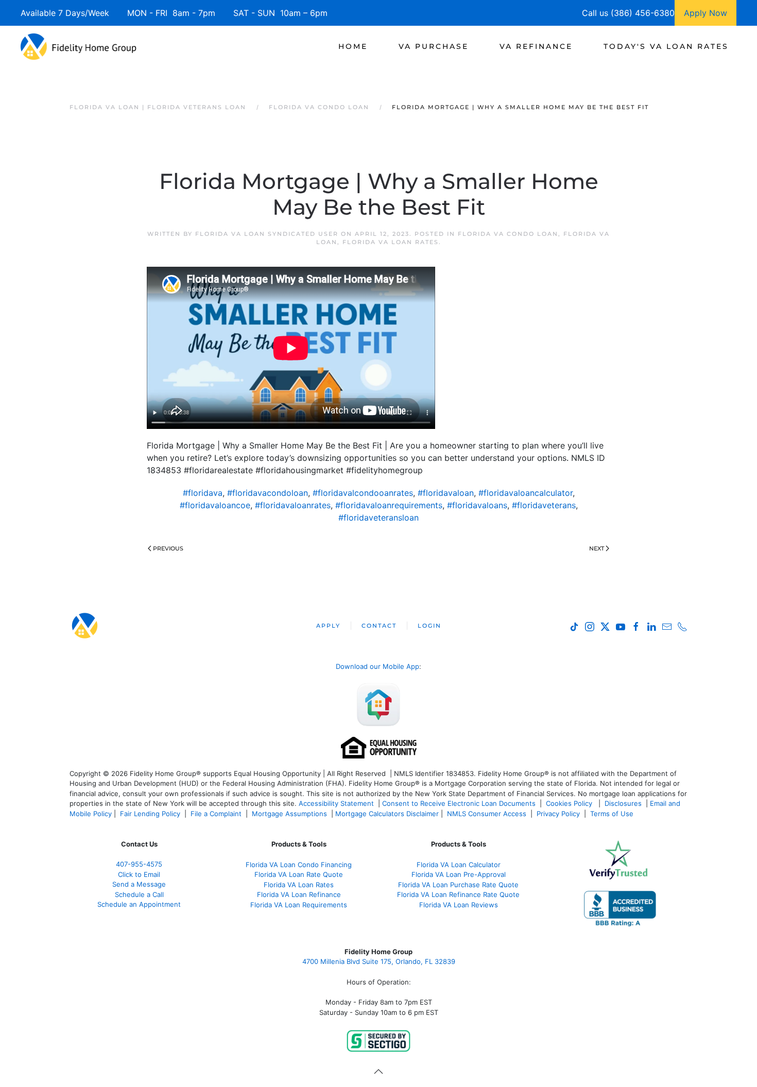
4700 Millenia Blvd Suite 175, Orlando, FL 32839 (378, 961)
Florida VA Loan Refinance (299, 894)
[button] (378, 1071)
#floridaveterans (544, 505)
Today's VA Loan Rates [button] (666, 46)
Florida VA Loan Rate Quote (298, 874)
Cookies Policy (570, 803)
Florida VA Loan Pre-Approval (458, 874)
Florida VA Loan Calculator (459, 864)
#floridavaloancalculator (525, 493)
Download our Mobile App (377, 666)
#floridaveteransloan (378, 517)
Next (596, 548)
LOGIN (429, 625)
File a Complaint (217, 813)
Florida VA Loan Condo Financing (299, 864)
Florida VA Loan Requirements (298, 905)
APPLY (328, 625)
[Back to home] (78, 46)
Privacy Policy (558, 813)
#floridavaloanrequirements (388, 505)
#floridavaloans (477, 505)
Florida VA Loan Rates (390, 242)
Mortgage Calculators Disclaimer (387, 813)
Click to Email (139, 874)
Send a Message (139, 884)
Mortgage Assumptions (289, 813)
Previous (168, 548)
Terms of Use (612, 813)
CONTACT (379, 625)
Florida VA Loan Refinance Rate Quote (458, 894)
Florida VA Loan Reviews (458, 905)
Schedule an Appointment (139, 904)
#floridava (202, 493)
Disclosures (623, 803)
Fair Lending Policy (150, 813)
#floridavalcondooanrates (363, 493)
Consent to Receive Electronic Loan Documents (459, 803)
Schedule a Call (139, 894)
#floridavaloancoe (215, 505)
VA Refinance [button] (536, 46)
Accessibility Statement (336, 803)
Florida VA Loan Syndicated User (266, 233)
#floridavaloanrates (293, 505)
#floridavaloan (446, 493)
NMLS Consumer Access (486, 813)
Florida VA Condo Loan (508, 233)
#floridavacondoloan (267, 493)
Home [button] (353, 46)
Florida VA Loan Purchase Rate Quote (458, 885)
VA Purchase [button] (434, 46)
